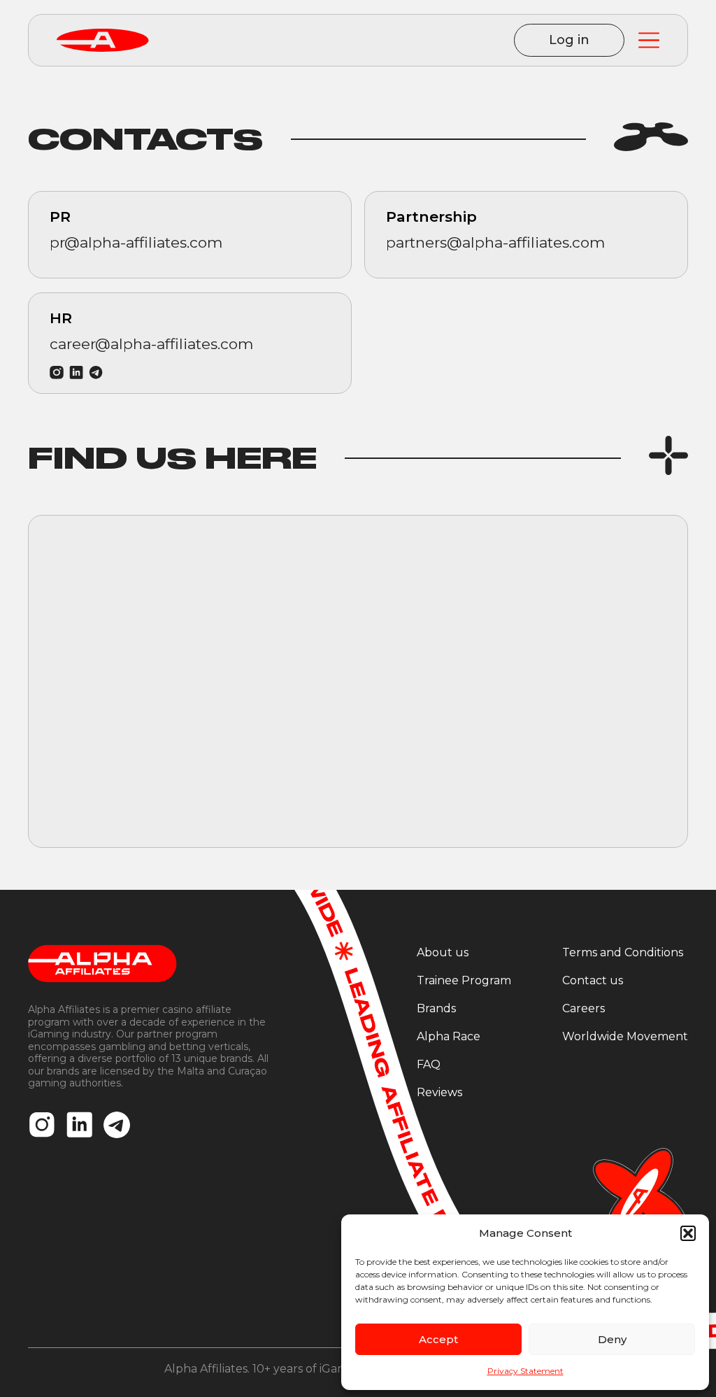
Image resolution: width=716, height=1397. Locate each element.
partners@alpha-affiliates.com (495, 242)
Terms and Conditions (622, 952)
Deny (612, 1339)
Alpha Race (448, 1036)
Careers (583, 1008)
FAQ (429, 1064)
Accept (438, 1339)
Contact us (592, 980)
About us (442, 952)
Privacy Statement (525, 1371)
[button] (688, 1233)
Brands (436, 1008)
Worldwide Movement (625, 1036)
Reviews (439, 1092)
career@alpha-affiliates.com (151, 344)
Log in (569, 40)
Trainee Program (464, 980)
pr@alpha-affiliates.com (136, 242)
